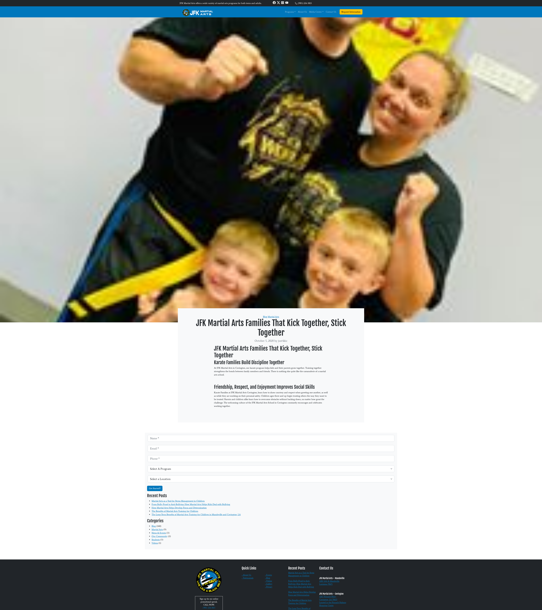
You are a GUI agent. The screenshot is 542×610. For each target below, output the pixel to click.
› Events (268, 575)
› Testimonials (247, 578)
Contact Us (331, 11)
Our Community (159, 536)
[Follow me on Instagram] (282, 2)
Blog (265, 316)
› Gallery (268, 584)
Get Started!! (155, 488)
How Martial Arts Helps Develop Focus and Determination (179, 507)
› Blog (267, 578)
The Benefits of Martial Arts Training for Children (175, 511)
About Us (302, 11)
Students (156, 539)
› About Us (246, 575)
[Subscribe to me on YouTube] (286, 2)
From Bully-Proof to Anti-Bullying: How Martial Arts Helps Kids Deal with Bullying (191, 504)
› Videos (268, 581)
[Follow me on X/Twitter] (278, 2)
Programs (289, 11)
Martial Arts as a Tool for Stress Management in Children (178, 501)
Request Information (351, 11)
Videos (155, 543)
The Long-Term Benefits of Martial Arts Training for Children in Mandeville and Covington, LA (196, 514)
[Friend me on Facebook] (274, 2)
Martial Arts (273, 316)
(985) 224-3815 (305, 3)
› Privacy (268, 587)
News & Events (159, 532)
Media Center (315, 11)
